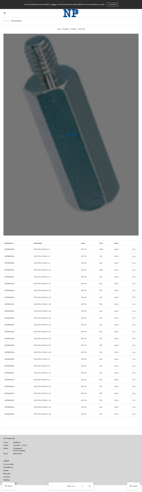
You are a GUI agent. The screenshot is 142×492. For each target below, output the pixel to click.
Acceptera (112, 4)
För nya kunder (8, 464)
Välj (134, 249)
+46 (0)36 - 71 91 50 (20, 445)
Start (58, 29)
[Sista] (89, 486)
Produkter (65, 29)
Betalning (6, 480)
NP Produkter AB (9, 438)
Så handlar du (8, 467)
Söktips (5, 470)
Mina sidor (6, 473)
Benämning (38, 243)
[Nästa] (82, 486)
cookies (54, 4)
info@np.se (17, 442)
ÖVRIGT (74, 29)
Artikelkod (8, 243)
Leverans (6, 477)
